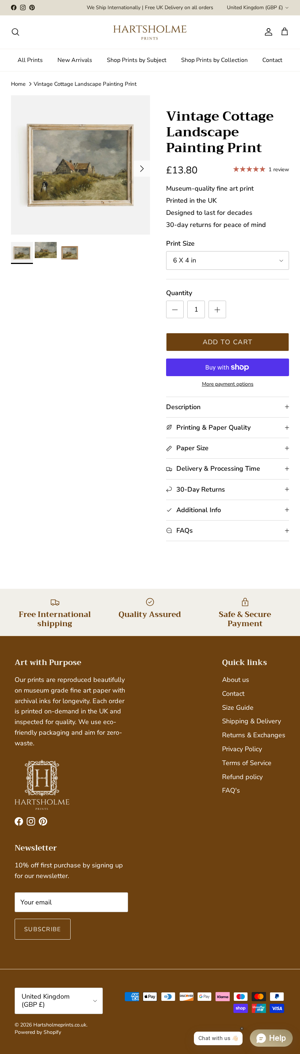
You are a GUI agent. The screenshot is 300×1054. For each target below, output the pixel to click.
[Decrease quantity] (175, 309)
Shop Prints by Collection (214, 60)
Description (183, 407)
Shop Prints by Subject (136, 60)
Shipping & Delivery (251, 721)
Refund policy (242, 776)
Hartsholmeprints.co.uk (59, 1024)
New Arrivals (74, 60)
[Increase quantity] (217, 309)
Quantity (179, 293)
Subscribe (42, 929)
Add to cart (228, 342)
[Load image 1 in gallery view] (80, 165)
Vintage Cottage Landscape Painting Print (85, 84)
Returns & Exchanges (253, 735)
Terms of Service (246, 763)
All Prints (30, 60)
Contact (272, 60)
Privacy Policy (242, 749)
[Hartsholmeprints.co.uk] (150, 32)
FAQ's (231, 790)
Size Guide (238, 707)
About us (235, 679)
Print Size (180, 243)
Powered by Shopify (38, 1032)
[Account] (267, 31)
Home (18, 84)
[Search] (15, 31)
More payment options (228, 384)
